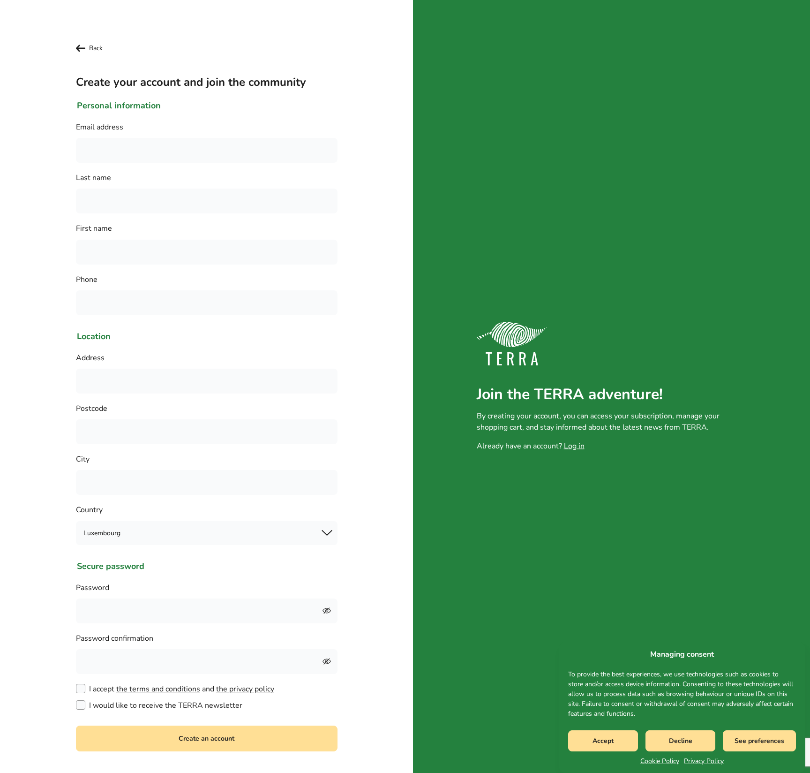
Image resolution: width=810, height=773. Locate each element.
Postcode (91, 408)
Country (89, 510)
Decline (680, 740)
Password (92, 588)
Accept (603, 740)
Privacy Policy (704, 761)
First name (94, 228)
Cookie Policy (659, 761)
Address (90, 358)
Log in (574, 446)
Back (96, 48)
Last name (93, 178)
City (83, 459)
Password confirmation (114, 638)
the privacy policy (245, 689)
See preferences (759, 740)
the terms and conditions (158, 689)
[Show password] (327, 611)
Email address (99, 127)
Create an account (206, 738)
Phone (87, 279)
